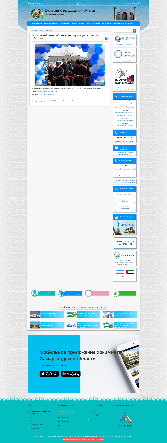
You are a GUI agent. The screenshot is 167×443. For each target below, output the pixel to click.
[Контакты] (35, 3)
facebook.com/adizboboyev (124, 115)
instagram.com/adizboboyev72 (124, 125)
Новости (49, 30)
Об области (65, 23)
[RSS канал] (41, 3)
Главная (33, 30)
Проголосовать (34, 428)
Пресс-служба (36, 23)
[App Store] (49, 374)
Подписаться (64, 417)
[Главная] (31, 3)
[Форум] (39, 3)
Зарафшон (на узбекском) (125, 194)
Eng (135, 3)
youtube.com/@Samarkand (124, 120)
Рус (132, 3)
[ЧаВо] (37, 3)
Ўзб (129, 3)
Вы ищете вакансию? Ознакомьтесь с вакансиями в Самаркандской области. (124, 262)
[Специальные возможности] (78, 4)
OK (59, 425)
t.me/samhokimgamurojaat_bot (124, 107)
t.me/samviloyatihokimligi (124, 103)
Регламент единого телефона (124, 141)
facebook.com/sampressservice (125, 112)
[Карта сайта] (33, 3)
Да (32, 417)
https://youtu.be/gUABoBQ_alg (47, 91)
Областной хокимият (51, 23)
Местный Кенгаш (93, 23)
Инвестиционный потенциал (122, 23)
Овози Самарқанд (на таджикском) (125, 207)
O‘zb (125, 3)
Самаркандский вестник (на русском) (125, 200)
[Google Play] (71, 374)
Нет (32, 421)
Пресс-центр (41, 30)
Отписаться (64, 421)
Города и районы (78, 23)
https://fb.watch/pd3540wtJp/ (48, 94)
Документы (106, 23)
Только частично (37, 424)
